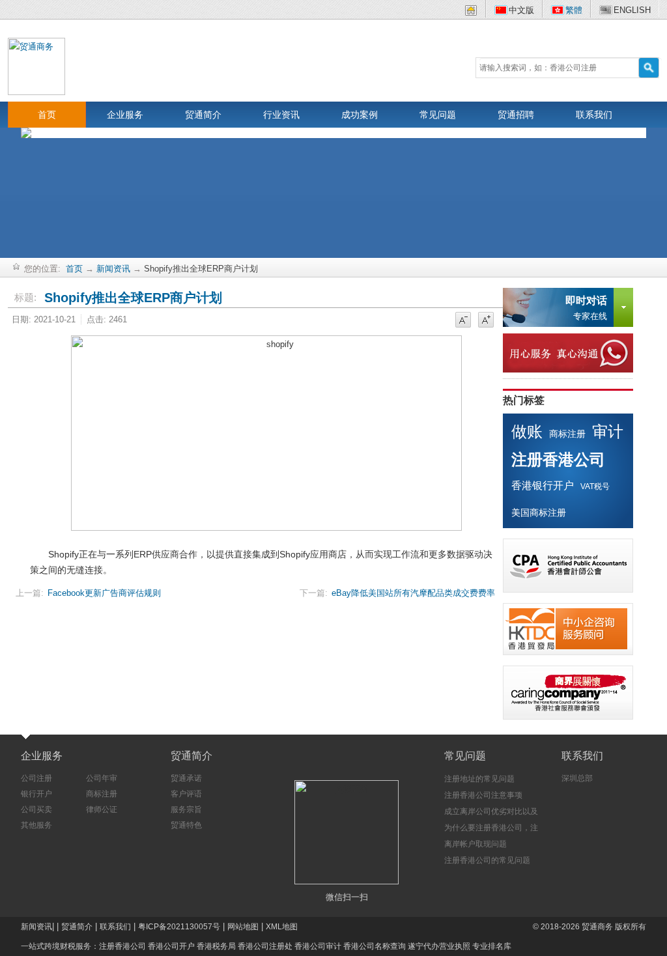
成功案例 (359, 114)
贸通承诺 (186, 778)
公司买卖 (36, 809)
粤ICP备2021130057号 (179, 926)
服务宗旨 (186, 809)
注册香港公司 (558, 459)
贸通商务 (597, 926)
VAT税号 (595, 486)
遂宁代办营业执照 (439, 946)
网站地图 (243, 926)
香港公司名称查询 (374, 946)
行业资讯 (281, 114)
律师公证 (101, 809)
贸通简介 (203, 114)
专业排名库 (491, 946)
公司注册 (36, 778)
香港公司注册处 (265, 946)
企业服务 (125, 114)
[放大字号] (486, 320)
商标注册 (567, 434)
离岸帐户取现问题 (475, 844)
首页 (47, 114)
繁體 (573, 10)
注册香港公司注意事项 (483, 795)
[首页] (470, 13)
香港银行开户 (542, 485)
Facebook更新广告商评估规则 (104, 593)
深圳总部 (577, 778)
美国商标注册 (538, 512)
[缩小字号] (463, 320)
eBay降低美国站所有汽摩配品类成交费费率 (413, 593)
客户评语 (186, 793)
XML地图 (282, 926)
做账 (527, 431)
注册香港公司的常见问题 (487, 860)
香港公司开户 (171, 946)
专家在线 (586, 308)
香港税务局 (216, 946)
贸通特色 (186, 825)
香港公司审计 (317, 946)
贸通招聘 (516, 114)
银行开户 (36, 793)
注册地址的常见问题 (479, 778)
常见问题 (437, 114)
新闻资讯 (113, 269)
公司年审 (101, 778)
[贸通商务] (36, 65)
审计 (607, 431)
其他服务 (36, 825)
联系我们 (594, 114)
